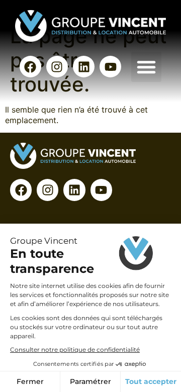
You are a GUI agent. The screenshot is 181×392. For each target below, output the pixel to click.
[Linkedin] (84, 66)
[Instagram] (57, 66)
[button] (146, 67)
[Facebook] (30, 66)
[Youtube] (110, 66)
